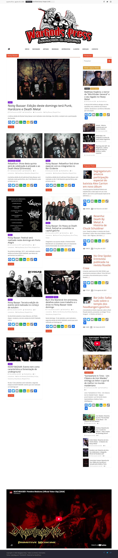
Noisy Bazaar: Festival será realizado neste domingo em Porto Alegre (24, 240)
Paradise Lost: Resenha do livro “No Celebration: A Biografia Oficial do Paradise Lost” (99, 452)
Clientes (76, 49)
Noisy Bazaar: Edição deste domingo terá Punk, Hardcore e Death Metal (40, 107)
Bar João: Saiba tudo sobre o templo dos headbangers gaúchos (97, 302)
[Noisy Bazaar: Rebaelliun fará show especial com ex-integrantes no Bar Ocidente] (62, 134)
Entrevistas (66, 49)
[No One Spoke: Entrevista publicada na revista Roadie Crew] (88, 255)
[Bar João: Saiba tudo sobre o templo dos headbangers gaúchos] (88, 297)
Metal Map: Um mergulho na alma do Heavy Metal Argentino (103, 137)
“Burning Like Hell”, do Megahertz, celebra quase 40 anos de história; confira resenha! (103, 149)
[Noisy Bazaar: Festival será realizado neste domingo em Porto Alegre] (24, 197)
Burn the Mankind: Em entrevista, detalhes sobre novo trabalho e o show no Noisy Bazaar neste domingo (62, 303)
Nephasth (74, 312)
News (10, 102)
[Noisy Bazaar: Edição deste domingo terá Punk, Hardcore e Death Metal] (43, 60)
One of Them (28, 247)
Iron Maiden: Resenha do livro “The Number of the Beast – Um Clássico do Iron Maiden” (97, 418)
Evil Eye (36, 376)
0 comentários (38, 112)
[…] (90, 196)
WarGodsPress (28, 112)
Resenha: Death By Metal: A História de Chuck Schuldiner (95, 222)
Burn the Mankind (59, 312)
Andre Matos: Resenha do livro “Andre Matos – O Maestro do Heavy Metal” (98, 441)
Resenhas (55, 49)
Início (27, 49)
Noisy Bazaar (48, 112)
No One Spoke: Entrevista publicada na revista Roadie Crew (97, 262)
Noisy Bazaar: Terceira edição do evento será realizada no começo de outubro (23, 305)
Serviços (85, 49)
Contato (95, 49)
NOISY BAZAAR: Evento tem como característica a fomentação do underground (24, 369)
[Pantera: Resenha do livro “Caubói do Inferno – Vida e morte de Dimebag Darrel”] (89, 427)
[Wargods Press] (8, 49)
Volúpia (47, 238)
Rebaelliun (27, 173)
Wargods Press (56, 112)
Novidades (36, 49)
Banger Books (88, 372)
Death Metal (68, 312)
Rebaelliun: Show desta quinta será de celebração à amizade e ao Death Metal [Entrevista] (24, 166)
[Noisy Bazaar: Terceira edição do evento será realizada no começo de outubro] (24, 272)
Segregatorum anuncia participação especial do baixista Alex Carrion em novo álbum (97, 178)
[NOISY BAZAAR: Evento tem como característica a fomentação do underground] (24, 339)
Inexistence (11, 379)
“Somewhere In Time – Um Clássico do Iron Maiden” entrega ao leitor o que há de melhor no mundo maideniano (96, 380)
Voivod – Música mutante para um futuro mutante (101, 127)
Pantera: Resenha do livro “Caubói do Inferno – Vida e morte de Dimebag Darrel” (103, 430)
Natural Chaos (58, 235)
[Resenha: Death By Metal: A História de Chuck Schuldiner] (88, 215)
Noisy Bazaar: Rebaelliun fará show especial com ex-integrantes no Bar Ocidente (62, 166)
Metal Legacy (94, 88)
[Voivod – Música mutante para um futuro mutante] (89, 124)
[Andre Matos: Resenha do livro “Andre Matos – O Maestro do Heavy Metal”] (85, 439)
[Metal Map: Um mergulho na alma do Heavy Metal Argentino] (89, 135)
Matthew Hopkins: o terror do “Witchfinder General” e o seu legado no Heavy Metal (97, 95)
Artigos (46, 49)
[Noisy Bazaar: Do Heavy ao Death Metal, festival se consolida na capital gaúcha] (62, 197)
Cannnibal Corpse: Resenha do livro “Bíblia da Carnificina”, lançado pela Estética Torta (99, 462)
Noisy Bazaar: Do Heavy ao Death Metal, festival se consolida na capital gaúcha (61, 228)
